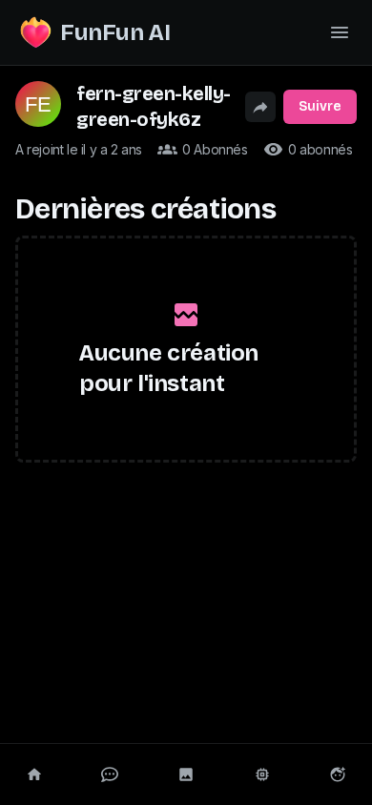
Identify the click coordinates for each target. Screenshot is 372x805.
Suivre (320, 106)
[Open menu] (339, 32)
